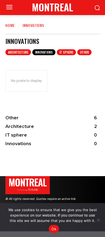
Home (10, 25)
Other (84, 52)
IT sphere (66, 52)
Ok (53, 229)
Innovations (44, 52)
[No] (98, 220)
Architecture (18, 52)
